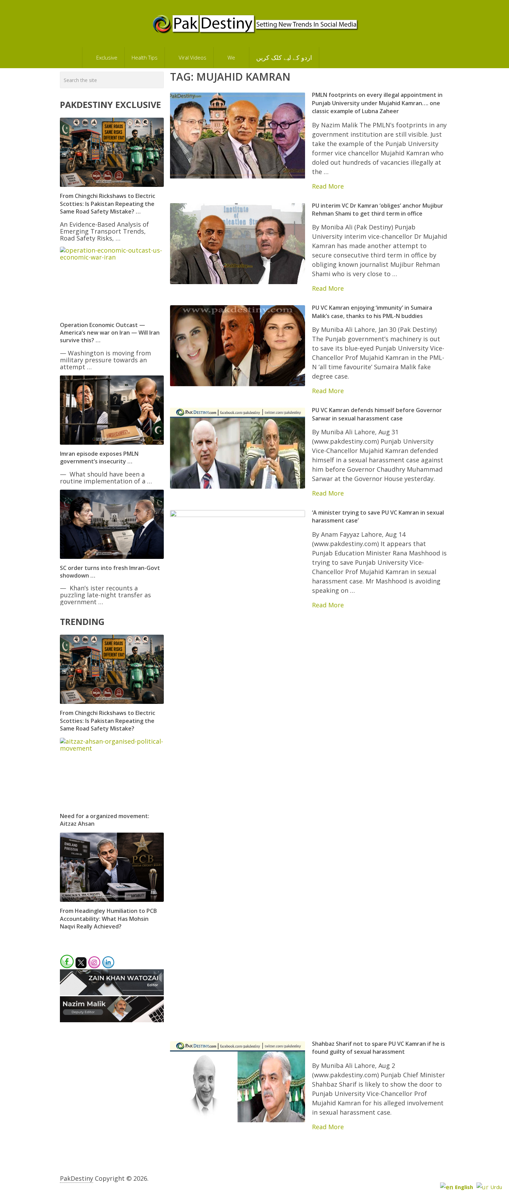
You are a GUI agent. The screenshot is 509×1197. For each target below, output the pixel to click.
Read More (328, 186)
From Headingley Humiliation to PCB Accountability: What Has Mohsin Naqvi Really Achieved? (108, 918)
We (230, 57)
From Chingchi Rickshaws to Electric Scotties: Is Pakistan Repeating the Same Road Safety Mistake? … (107, 203)
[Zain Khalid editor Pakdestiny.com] (112, 993)
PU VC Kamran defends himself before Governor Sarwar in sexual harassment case (377, 414)
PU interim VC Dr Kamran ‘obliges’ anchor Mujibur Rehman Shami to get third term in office (377, 209)
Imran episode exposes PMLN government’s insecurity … (99, 457)
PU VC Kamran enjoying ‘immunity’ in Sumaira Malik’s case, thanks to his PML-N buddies (372, 311)
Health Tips (145, 57)
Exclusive (106, 57)
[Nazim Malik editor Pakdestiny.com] (112, 1020)
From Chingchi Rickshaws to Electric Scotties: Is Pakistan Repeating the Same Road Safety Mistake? (107, 720)
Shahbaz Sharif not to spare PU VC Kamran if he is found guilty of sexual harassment (378, 1047)
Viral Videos (191, 57)
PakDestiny (76, 1178)
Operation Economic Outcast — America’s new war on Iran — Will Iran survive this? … (110, 332)
